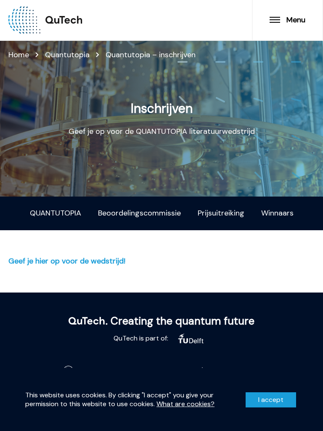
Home (18, 55)
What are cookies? (185, 404)
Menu (295, 20)
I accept (270, 399)
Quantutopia (67, 55)
